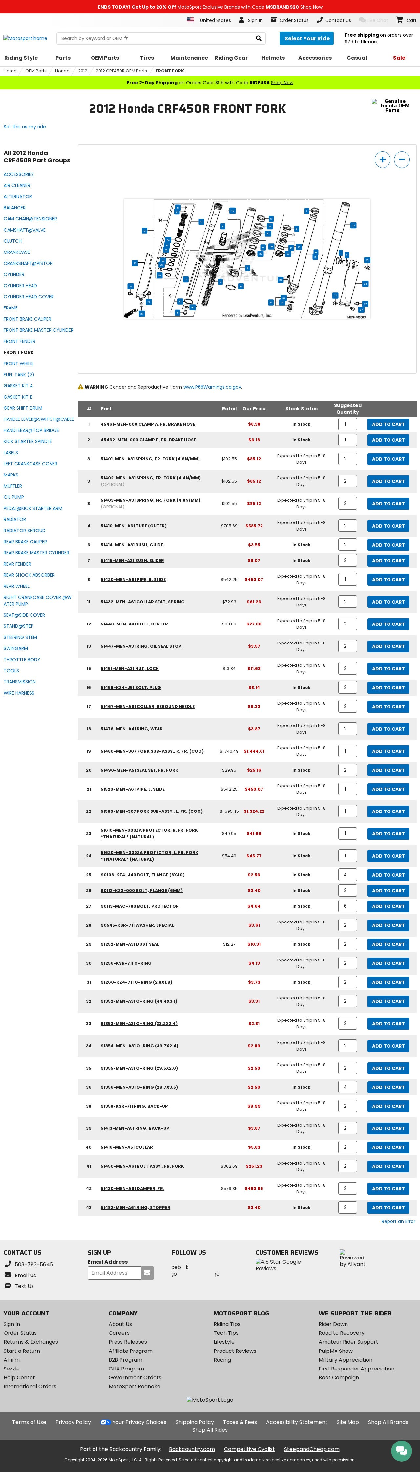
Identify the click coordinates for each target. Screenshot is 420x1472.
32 (180, 301)
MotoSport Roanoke (134, 1386)
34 (168, 240)
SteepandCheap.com (312, 1449)
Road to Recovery (342, 1333)
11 (223, 226)
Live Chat (377, 20)
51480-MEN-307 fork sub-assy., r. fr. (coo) (152, 751)
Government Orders (135, 1377)
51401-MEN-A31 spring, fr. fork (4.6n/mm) (150, 459)
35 (159, 275)
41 (201, 221)
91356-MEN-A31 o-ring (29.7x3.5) (139, 1087)
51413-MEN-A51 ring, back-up (135, 1128)
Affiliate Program (131, 1351)
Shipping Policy (195, 1422)
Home (10, 71)
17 (186, 279)
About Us (120, 1324)
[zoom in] (382, 159)
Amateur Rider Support (348, 1342)
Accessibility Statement (296, 1422)
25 (281, 279)
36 (161, 264)
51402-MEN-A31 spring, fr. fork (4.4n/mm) (151, 478)
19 (145, 230)
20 (271, 246)
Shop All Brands (388, 1422)
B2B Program (125, 1360)
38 (163, 260)
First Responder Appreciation (356, 1368)
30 (284, 298)
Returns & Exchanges (31, 1342)
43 (192, 307)
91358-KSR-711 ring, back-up (134, 1106)
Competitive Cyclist (249, 1449)
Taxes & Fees (240, 1422)
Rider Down (333, 1324)
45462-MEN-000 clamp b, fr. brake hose (148, 440)
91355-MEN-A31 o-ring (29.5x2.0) (139, 1068)
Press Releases (128, 1342)
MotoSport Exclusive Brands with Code (210, 7)
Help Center (19, 1377)
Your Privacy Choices (139, 1422)
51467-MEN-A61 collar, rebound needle (148, 706)
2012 (82, 71)
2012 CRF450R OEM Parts (121, 71)
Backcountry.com (192, 1449)
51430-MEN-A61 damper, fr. (132, 1188)
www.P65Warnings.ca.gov (212, 387)
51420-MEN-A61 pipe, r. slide (133, 579)
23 (135, 263)
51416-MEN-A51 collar (127, 1147)
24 (365, 283)
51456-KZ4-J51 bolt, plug (131, 687)
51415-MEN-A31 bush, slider (132, 560)
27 (130, 286)
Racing (222, 1360)
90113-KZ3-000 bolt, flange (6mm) (142, 890)
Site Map (348, 1422)
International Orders (30, 1386)
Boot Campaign (339, 1377)
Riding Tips (227, 1324)
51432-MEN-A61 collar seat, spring (143, 602)
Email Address (108, 1262)
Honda (62, 71)
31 (177, 211)
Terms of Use (29, 1422)
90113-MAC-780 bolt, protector (140, 906)
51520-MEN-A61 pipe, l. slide (133, 789)
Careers (119, 1333)
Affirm (12, 1360)
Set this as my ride (25, 126)
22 (353, 225)
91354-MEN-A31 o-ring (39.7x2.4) (139, 1046)
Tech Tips (226, 1333)
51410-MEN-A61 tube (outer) (134, 526)
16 (178, 207)
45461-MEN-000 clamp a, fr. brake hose (148, 424)
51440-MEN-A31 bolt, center (134, 624)
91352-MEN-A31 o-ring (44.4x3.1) (139, 1001)
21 (315, 256)
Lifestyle (224, 1342)
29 (260, 253)
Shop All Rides (210, 1430)
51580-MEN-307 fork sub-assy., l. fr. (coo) (152, 811)
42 (232, 210)
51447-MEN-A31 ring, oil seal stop (141, 646)
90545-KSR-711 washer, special (137, 925)
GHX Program (126, 1368)
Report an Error (398, 1221)
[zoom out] (402, 159)
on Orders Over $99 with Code (210, 82)
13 (263, 247)
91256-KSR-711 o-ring (126, 963)
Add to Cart (388, 424)
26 (367, 260)
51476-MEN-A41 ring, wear (132, 729)
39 (270, 226)
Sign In (12, 1324)
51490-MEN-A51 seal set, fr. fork (139, 770)
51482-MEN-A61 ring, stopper (135, 1207)
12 (271, 302)
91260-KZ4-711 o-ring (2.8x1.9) (136, 982)
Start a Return (22, 1351)
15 (177, 312)
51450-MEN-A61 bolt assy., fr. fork (142, 1166)
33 (167, 245)
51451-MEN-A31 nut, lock (130, 668)
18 (241, 286)
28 (282, 302)
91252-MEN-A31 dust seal (130, 944)
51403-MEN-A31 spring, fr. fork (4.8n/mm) (150, 500)
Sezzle (12, 1368)
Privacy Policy (73, 1422)
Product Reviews (235, 1351)
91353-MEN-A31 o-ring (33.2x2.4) (139, 1023)
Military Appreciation (345, 1360)
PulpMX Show (336, 1351)
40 (268, 233)
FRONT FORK (170, 71)
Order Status (20, 1333)
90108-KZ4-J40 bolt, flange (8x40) (143, 875)
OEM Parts (36, 71)
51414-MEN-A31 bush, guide (132, 545)
